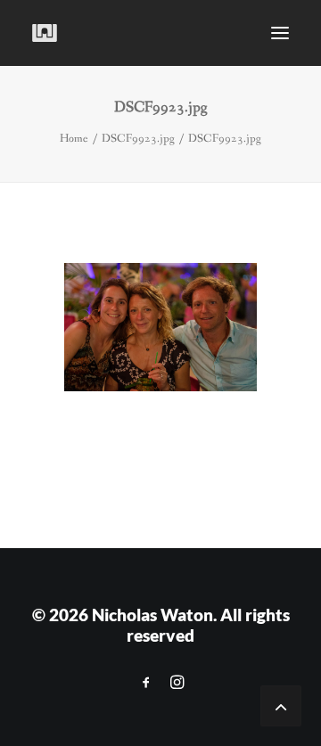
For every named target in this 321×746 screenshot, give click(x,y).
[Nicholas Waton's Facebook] (146, 682)
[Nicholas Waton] (45, 33)
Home (74, 138)
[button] (280, 33)
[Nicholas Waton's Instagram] (177, 682)
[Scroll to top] (280, 704)
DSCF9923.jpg (138, 138)
